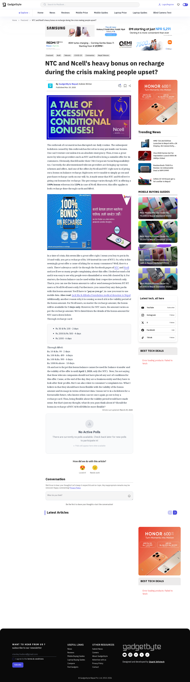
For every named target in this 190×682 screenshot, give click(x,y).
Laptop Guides (140, 13)
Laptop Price (120, 13)
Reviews (65, 13)
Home (40, 13)
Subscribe (17, 665)
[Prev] (170, 512)
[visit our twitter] (142, 655)
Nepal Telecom (103, 55)
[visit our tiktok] (147, 655)
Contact (95, 667)
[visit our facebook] (136, 655)
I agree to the (29, 659)
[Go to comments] (120, 86)
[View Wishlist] (178, 4)
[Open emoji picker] (130, 496)
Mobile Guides (101, 13)
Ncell (58, 55)
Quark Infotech (156, 662)
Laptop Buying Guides (76, 659)
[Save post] (125, 86)
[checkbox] (13, 659)
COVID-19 (78, 55)
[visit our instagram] (130, 655)
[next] (175, 512)
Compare (71, 663)
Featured (24, 20)
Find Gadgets (72, 667)
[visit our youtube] (125, 655)
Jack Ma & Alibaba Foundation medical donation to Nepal (101, 295)
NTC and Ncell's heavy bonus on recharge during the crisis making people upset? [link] (64, 20)
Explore (24, 13)
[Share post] (129, 85)
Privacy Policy (75, 487)
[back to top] (182, 675)
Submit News (97, 649)
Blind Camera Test (162, 13)
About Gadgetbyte (100, 656)
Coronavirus (90, 55)
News (52, 13)
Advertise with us (99, 659)
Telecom (67, 55)
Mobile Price (82, 13)
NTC (116, 267)
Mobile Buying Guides (76, 656)
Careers (95, 652)
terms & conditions (35, 658)
